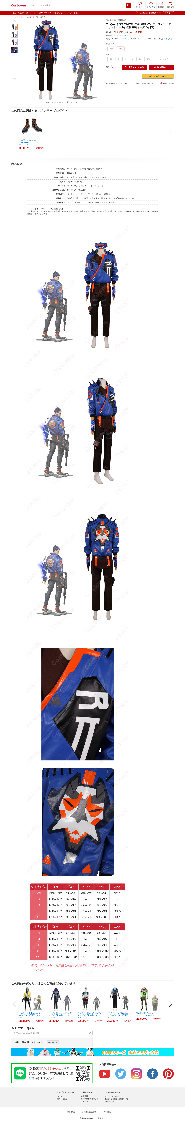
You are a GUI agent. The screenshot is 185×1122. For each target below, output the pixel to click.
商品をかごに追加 (134, 67)
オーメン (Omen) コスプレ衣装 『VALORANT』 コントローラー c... (60, 1015)
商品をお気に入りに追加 (116, 83)
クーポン (84, 1102)
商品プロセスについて (89, 1099)
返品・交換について (113, 1102)
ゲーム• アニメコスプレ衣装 (21, 17)
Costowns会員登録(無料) (150, 13)
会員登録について (88, 1096)
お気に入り (151, 5)
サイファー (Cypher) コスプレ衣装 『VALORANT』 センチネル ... (89, 1015)
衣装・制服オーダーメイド (24, 13)
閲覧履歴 (161, 5)
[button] (14, 21)
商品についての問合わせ (143, 83)
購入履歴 (170, 5)
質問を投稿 (53, 1042)
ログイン (168, 13)
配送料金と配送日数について (116, 1099)
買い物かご (140, 5)
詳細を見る (168, 39)
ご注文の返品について (124, 36)
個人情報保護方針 (89, 1112)
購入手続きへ (161, 67)
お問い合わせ (62, 1099)
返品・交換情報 (167, 83)
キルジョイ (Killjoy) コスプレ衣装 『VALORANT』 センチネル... (30, 1015)
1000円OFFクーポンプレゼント (52, 13)
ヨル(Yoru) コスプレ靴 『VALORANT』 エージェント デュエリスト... (31, 142)
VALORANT (40, 17)
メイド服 (74, 13)
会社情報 (107, 1112)
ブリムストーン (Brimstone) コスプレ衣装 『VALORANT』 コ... (119, 1015)
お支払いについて (112, 1096)
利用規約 (71, 1112)
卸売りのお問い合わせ (158, 76)
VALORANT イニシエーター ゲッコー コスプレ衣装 (147, 1014)
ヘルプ (59, 1096)
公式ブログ (100, 1118)
